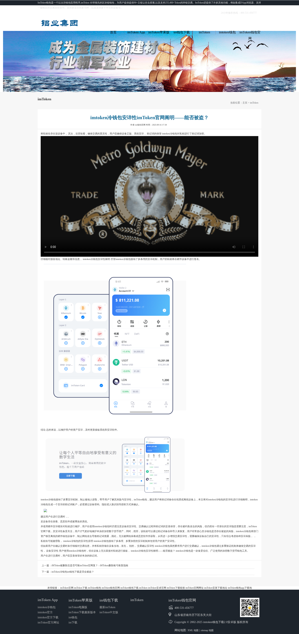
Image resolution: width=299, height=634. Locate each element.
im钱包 (73, 617)
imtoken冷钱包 (47, 607)
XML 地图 (193, 630)
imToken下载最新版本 (82, 612)
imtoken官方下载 (48, 617)
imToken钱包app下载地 (240, 587)
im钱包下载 (182, 32)
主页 (244, 102)
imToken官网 (66, 587)
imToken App (136, 32)
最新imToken (107, 607)
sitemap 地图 (207, 630)
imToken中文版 (108, 612)
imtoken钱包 (227, 32)
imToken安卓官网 (157, 587)
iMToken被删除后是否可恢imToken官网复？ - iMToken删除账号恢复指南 (89, 565)
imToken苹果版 (158, 32)
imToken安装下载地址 (215, 587)
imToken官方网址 (48, 622)
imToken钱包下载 (129, 587)
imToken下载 (80, 587)
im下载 (73, 622)
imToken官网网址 (195, 587)
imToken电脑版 (78, 607)
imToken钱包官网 (250, 33)
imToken (204, 32)
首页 (113, 32)
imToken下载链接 (176, 587)
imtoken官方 (45, 612)
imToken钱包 (94, 587)
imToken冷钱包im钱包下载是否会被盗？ (72, 571)
